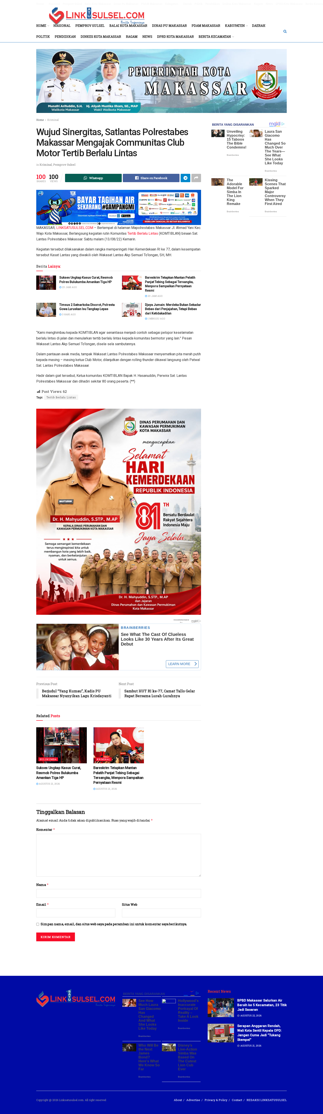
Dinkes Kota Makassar (236, 3)
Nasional (54, 3)
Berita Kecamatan (215, 36)
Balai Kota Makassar (98, 3)
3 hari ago (68, 314)
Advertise (193, 1100)
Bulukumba (48, 759)
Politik (198, 3)
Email (42, 904)
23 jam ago (69, 287)
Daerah (187, 3)
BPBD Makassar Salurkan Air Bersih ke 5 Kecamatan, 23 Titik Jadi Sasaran (262, 1005)
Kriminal (53, 120)
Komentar (45, 829)
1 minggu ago (156, 318)
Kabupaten (171, 3)
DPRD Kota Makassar (289, 3)
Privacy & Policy (216, 1100)
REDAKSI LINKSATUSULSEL (267, 1100)
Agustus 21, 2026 (49, 783)
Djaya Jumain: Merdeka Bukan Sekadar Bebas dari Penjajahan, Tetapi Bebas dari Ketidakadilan (173, 309)
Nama (42, 885)
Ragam (258, 3)
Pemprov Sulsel (72, 3)
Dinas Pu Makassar (126, 3)
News (269, 3)
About (178, 1100)
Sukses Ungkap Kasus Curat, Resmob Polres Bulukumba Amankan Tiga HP (58, 773)
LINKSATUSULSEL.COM (74, 228)
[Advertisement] (161, 955)
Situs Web (129, 904)
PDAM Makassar (151, 3)
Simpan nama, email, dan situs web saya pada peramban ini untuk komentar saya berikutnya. (114, 924)
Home (40, 3)
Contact (237, 1100)
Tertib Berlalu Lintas (142, 233)
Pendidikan (212, 3)
